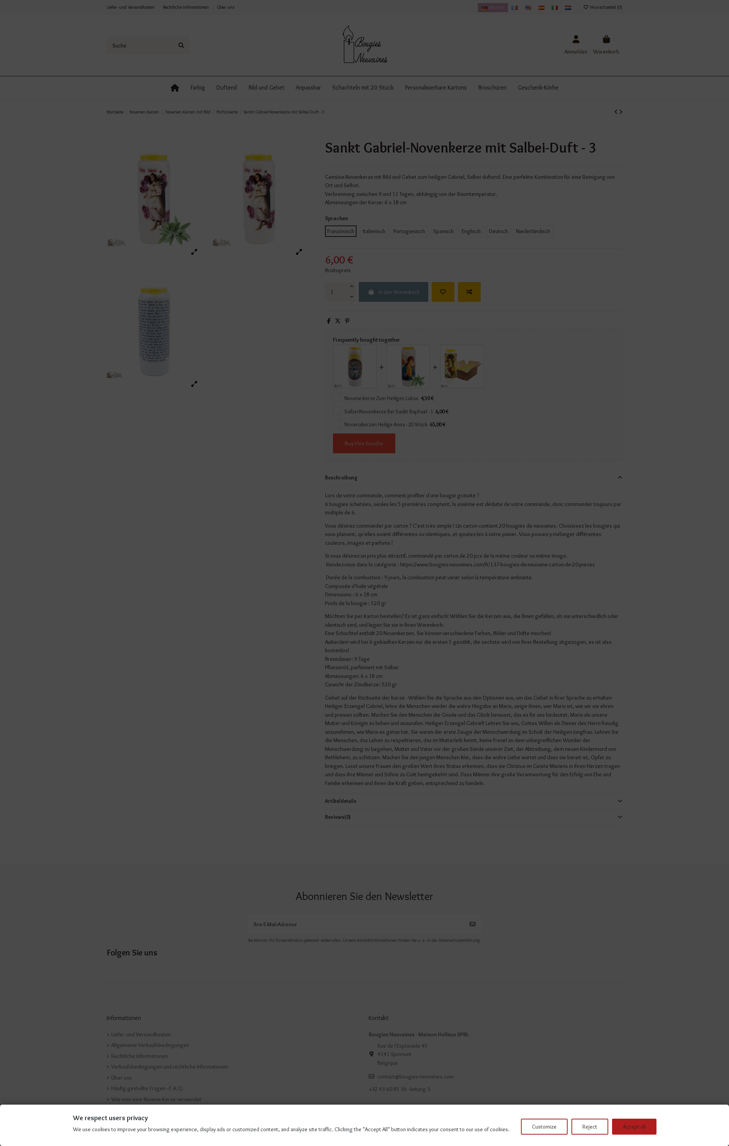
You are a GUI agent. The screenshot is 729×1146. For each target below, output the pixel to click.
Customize (544, 1126)
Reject (589, 1126)
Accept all (634, 1126)
